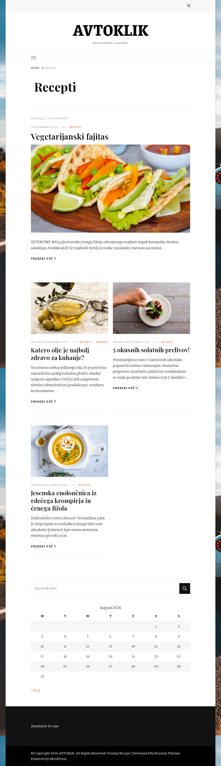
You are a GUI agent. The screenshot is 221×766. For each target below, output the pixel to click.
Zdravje (102, 342)
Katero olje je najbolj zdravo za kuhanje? (60, 353)
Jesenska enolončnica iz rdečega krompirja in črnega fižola (63, 500)
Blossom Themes (167, 753)
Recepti (75, 127)
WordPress (58, 759)
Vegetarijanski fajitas (70, 136)
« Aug (35, 690)
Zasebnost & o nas (45, 726)
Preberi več (42, 258)
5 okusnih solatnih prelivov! (151, 350)
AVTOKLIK (110, 29)
